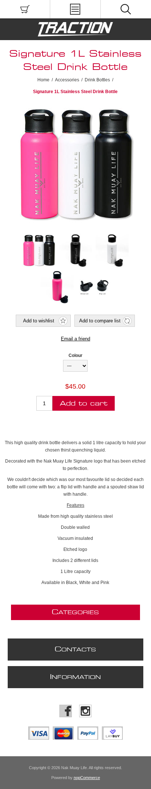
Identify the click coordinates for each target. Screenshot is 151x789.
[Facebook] (65, 711)
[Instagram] (85, 711)
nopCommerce (87, 777)
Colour (75, 355)
